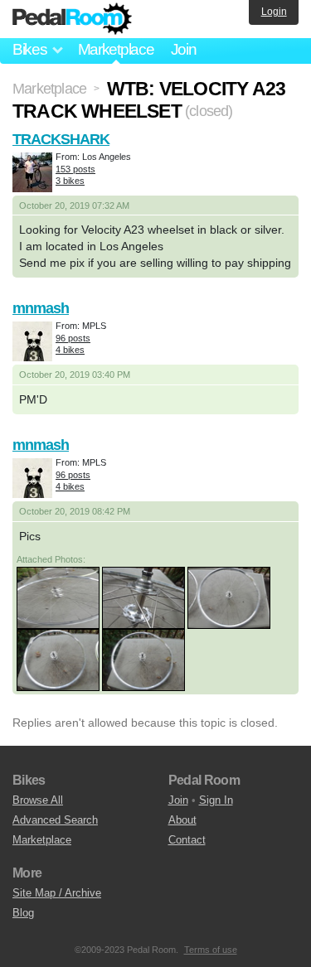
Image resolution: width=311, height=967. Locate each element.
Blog (23, 913)
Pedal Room (72, 19)
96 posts (73, 338)
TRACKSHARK (60, 139)
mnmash (40, 308)
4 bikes (70, 350)
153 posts (75, 169)
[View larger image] (58, 597)
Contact (187, 840)
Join (184, 49)
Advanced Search (55, 820)
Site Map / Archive (56, 893)
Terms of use (210, 950)
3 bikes (70, 181)
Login (274, 11)
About (182, 820)
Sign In (216, 800)
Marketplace (116, 49)
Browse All (37, 800)
